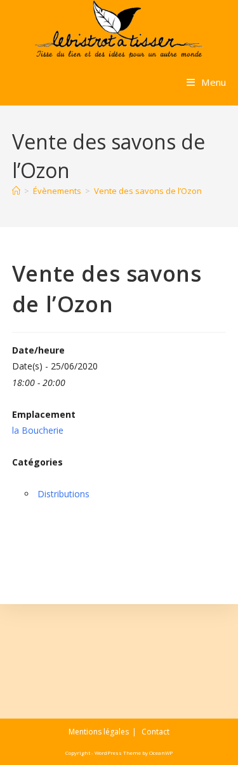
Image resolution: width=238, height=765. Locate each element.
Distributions (63, 494)
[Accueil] (16, 190)
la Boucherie (37, 430)
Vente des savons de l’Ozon (148, 190)
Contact (155, 731)
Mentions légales (99, 731)
